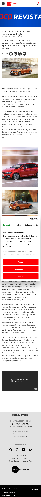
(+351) (20, 424)
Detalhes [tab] (17, 225)
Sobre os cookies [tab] (31, 225)
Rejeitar (21, 276)
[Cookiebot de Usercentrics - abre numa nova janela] (29, 219)
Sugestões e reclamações (20, 458)
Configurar (19, 269)
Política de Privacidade (9, 489)
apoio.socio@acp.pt (20, 437)
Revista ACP (17, 37)
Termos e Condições (8, 495)
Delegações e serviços (20, 434)
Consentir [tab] (6, 225)
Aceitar (20, 262)
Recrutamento (20, 456)
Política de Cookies (8, 492)
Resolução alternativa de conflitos (20, 461)
